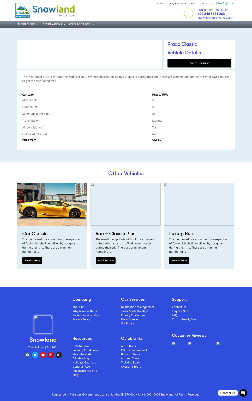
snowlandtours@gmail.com (215, 18)
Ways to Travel (80, 24)
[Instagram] (59, 355)
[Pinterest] (51, 355)
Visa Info (182, 3)
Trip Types (28, 24)
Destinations (52, 24)
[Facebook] (27, 355)
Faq (172, 3)
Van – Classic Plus (115, 233)
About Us (161, 3)
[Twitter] (35, 355)
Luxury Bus (181, 233)
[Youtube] (43, 355)
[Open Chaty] (243, 393)
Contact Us (206, 3)
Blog (193, 3)
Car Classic (35, 233)
